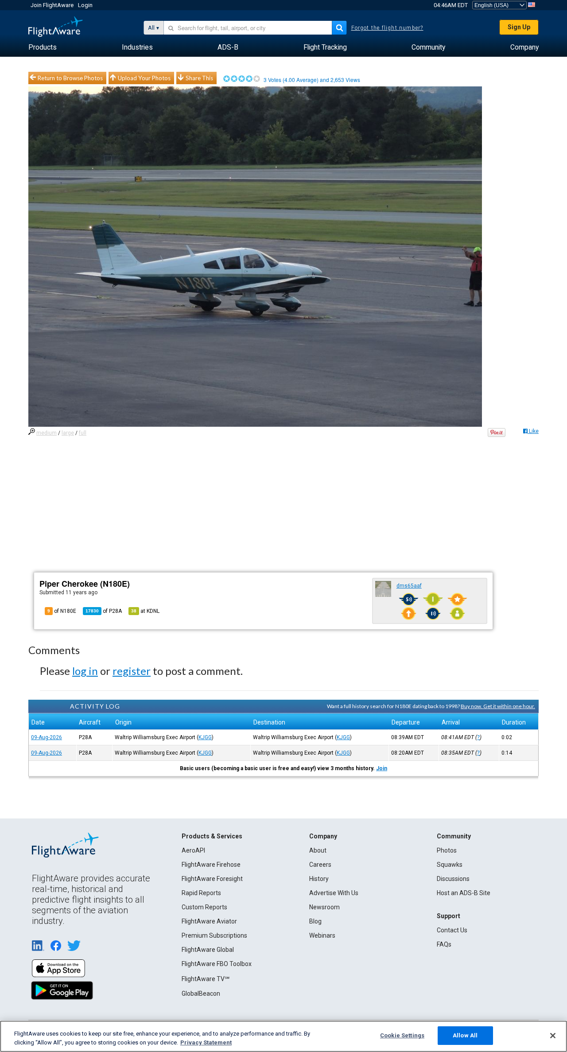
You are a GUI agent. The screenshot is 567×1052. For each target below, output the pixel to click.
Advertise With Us (333, 892)
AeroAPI (193, 850)
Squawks (449, 864)
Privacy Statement (206, 1042)
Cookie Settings (402, 1035)
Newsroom (324, 907)
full (82, 433)
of (103, 611)
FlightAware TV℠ (205, 978)
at (145, 611)
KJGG (205, 737)
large (68, 433)
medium (46, 433)
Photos (447, 850)
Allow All (465, 1035)
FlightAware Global (208, 949)
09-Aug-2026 (46, 737)
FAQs (444, 944)
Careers (320, 864)
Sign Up (519, 27)
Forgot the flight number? (387, 28)
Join (381, 768)
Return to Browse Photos (70, 78)
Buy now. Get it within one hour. (498, 706)
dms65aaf (409, 586)
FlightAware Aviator (209, 921)
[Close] (553, 1035)
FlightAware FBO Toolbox (217, 963)
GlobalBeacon (201, 993)
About (317, 850)
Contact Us (452, 930)
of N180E (61, 611)
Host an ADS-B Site (463, 892)
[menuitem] (42, 47)
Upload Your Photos (144, 78)
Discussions (453, 878)
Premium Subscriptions (214, 935)
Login (85, 5)
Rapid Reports (201, 892)
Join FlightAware (52, 5)
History (319, 878)
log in (85, 670)
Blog (315, 921)
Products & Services (212, 836)
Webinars (322, 935)
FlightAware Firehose (211, 864)
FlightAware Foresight (212, 878)
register (132, 670)
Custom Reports (204, 907)
